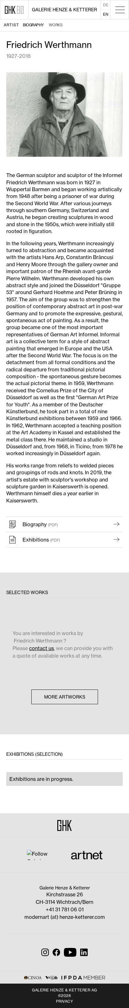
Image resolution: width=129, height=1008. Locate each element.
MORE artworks (64, 697)
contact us (41, 648)
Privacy (64, 1001)
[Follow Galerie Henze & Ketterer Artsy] (41, 855)
